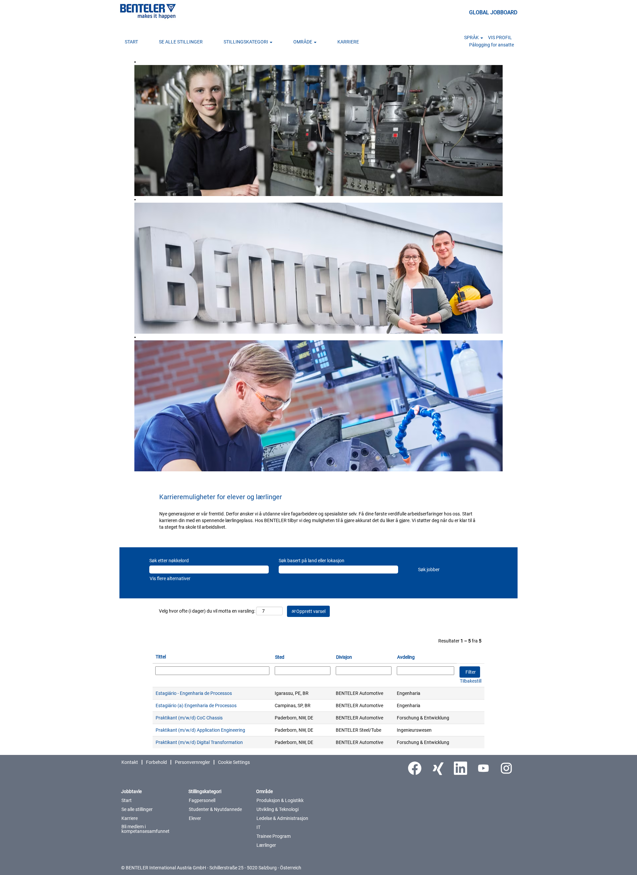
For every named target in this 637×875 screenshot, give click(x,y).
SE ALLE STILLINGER (181, 41)
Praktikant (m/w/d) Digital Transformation (199, 742)
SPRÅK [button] (472, 37)
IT (258, 827)
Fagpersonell (202, 800)
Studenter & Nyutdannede (215, 809)
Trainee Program (273, 836)
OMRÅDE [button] (303, 41)
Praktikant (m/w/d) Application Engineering (200, 730)
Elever (195, 818)
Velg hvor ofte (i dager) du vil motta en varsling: (207, 611)
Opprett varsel (310, 611)
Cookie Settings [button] (234, 762)
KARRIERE (348, 41)
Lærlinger (266, 845)
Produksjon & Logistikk (280, 800)
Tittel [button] (161, 656)
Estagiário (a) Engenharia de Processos (196, 705)
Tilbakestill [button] (470, 681)
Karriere (129, 818)
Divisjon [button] (344, 657)
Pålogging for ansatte (491, 44)
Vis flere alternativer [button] (170, 578)
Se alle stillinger (137, 809)
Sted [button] (279, 657)
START (131, 41)
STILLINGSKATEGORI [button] (246, 41)
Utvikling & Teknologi (277, 809)
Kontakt (129, 762)
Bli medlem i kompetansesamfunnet (145, 829)
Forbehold (156, 762)
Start (126, 800)
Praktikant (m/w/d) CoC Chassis (189, 717)
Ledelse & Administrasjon (282, 818)
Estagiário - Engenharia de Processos (194, 693)
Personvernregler (192, 762)
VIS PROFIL (500, 37)
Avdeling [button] (406, 657)
